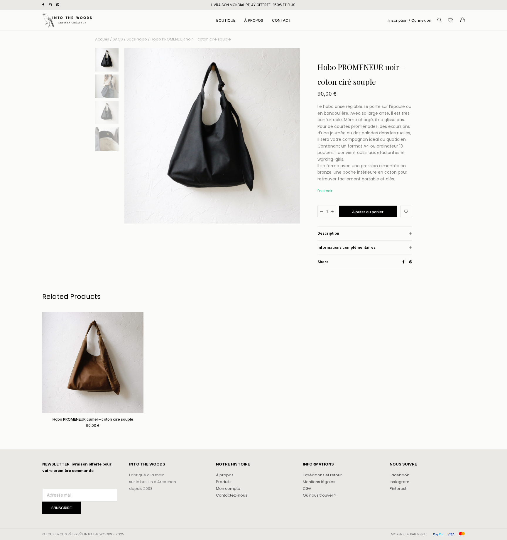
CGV (307, 488)
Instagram (399, 482)
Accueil (102, 39)
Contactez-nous (231, 495)
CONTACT (281, 20)
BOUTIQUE (225, 20)
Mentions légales (319, 482)
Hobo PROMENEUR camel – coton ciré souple (93, 419)
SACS (118, 39)
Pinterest (398, 488)
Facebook (399, 475)
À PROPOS (253, 20)
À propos (225, 475)
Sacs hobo (136, 39)
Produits (223, 482)
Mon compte (228, 488)
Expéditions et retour (322, 475)
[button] (406, 211)
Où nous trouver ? (320, 495)
